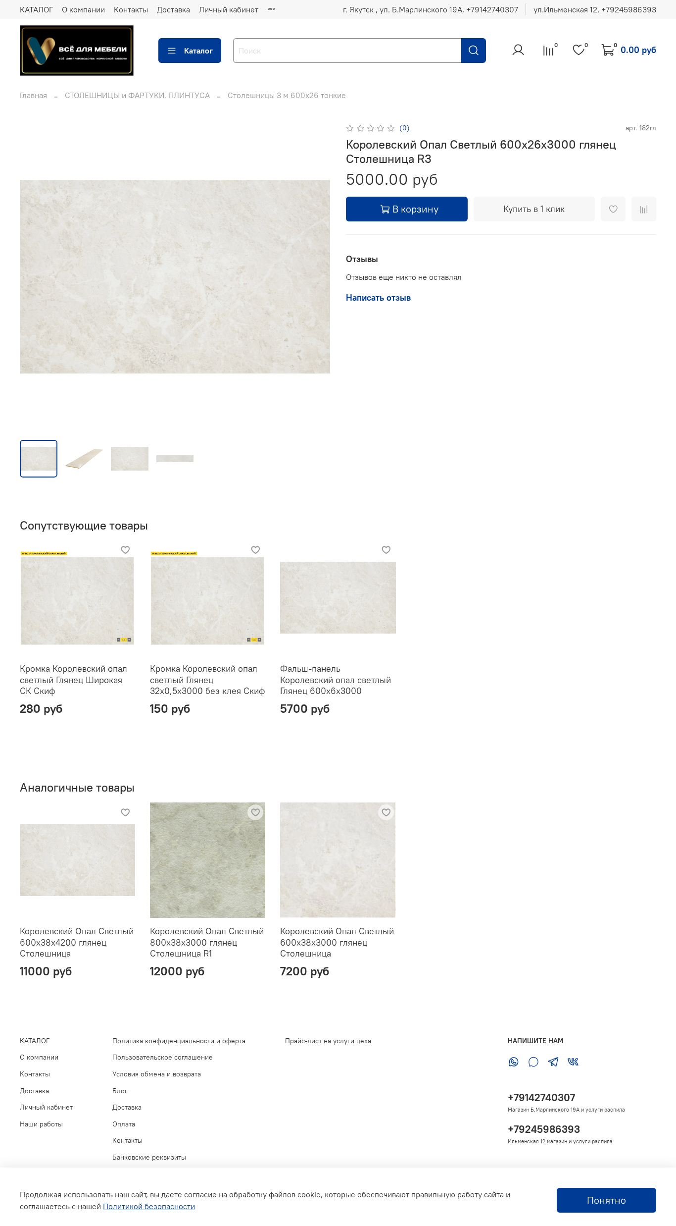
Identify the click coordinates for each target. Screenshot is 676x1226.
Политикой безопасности (149, 1206)
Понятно (606, 1200)
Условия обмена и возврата (156, 1073)
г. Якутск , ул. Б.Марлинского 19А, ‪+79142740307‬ (430, 9)
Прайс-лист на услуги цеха (328, 1040)
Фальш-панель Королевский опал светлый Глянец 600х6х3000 (335, 680)
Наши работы (41, 1123)
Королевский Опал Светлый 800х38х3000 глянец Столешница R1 (207, 942)
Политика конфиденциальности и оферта (178, 1040)
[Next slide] (314, 276)
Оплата (123, 1123)
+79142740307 (541, 1097)
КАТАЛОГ (36, 9)
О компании (83, 9)
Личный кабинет (228, 9)
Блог (120, 1090)
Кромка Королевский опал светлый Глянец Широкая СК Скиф (73, 680)
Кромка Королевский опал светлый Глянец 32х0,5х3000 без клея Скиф (207, 680)
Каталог (198, 50)
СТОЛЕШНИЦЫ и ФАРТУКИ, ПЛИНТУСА (137, 95)
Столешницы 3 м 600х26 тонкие (287, 95)
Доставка (173, 9)
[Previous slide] (36, 276)
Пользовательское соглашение (162, 1057)
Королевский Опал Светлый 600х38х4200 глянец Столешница (77, 942)
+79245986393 (544, 1129)
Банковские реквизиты (149, 1157)
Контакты (131, 9)
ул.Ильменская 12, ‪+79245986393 (594, 9)
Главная (33, 95)
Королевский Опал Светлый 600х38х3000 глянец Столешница (337, 942)
